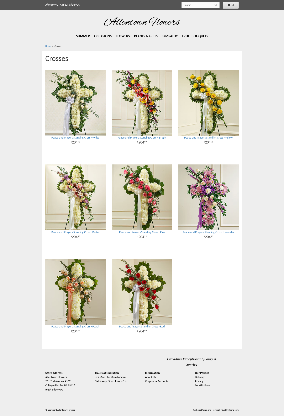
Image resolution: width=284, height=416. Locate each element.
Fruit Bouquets (195, 36)
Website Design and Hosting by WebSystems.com (216, 410)
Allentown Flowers (142, 22)
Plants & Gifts (146, 36)
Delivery (200, 377)
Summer (83, 36)
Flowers (123, 36)
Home (48, 46)
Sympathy (170, 36)
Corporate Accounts (156, 381)
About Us (150, 377)
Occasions (103, 36)
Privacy (199, 381)
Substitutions (202, 385)
